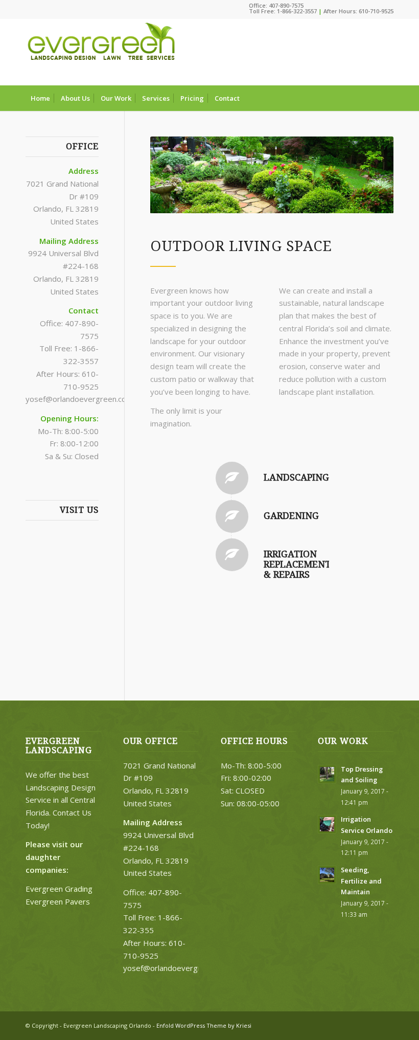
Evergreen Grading (59, 889)
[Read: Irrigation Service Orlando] (327, 824)
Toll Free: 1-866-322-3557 (283, 11)
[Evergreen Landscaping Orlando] (102, 52)
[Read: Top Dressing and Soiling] (327, 774)
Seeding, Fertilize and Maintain (361, 880)
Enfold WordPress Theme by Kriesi (203, 1025)
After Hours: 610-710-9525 (358, 11)
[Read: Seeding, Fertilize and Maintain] (327, 875)
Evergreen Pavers (58, 901)
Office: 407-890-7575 (276, 5)
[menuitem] (40, 98)
